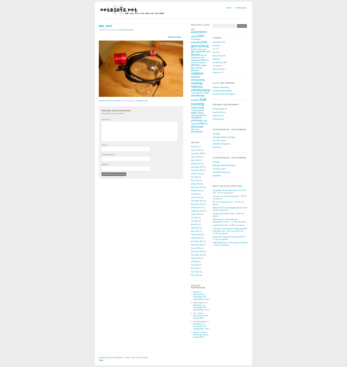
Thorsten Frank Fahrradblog (223, 94)
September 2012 (197, 211)
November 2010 (197, 255)
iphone (195, 54)
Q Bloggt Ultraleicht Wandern (224, 137)
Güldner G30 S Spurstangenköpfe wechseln (230, 208)
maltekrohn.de (218, 119)
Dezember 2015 (197, 167)
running (196, 83)
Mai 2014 (194, 177)
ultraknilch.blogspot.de (221, 144)
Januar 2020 (196, 150)
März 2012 (195, 231)
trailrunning (217, 69)
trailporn (195, 100)
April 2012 (195, 228)
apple (193, 29)
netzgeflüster (218, 62)
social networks (197, 93)
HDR (208, 52)
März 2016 (195, 160)
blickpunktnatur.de (220, 109)
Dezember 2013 (197, 187)
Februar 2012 (196, 235)
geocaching (200, 46)
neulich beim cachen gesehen (198, 67)
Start (229, 8)
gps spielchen (198, 51)
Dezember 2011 (197, 241)
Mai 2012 (194, 224)
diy (214, 49)
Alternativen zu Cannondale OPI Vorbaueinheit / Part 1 (201, 296)
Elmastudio (143, 358)
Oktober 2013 (196, 191)
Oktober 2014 (196, 174)
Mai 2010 (194, 268)
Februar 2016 (196, 164)
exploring (196, 42)
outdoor (197, 73)
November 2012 (197, 204)
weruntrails (197, 131)
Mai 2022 (194, 147)
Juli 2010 (194, 262)
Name (105, 145)
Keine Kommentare (126, 30)
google (193, 49)
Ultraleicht (196, 117)
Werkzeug (195, 129)
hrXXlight (216, 134)
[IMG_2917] (141, 96)
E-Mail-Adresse (109, 155)
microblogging (201, 62)
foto (204, 42)
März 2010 (195, 275)
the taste (216, 66)
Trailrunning (197, 107)
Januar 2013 (196, 197)
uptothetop (217, 147)
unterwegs (196, 120)
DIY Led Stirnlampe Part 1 (223, 202)
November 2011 (197, 245)
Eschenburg (195, 39)
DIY (201, 36)
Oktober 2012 (196, 208)
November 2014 (197, 170)
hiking (215, 59)
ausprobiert (199, 32)
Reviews (195, 77)
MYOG (195, 65)
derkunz (196, 292)
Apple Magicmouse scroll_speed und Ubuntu (230, 243)
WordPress (119, 358)
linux (207, 60)
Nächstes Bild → (175, 37)
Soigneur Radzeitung (221, 87)
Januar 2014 (196, 184)
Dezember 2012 (197, 201)
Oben (101, 360)
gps (204, 49)
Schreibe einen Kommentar (109, 101)
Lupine (193, 62)
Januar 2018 (196, 157)
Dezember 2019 (197, 153)
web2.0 (203, 123)
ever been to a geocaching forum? (226, 196)
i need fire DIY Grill (220, 225)
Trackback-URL (142, 101)
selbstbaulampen (202, 90)
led (203, 60)
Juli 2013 (194, 194)
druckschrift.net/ (219, 112)
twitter (194, 112)
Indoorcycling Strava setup (223, 214)
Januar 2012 (196, 238)
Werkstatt (197, 126)
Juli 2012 (194, 218)
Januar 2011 (195, 248)
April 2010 (195, 272)
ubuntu (201, 113)
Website (105, 164)
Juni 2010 (195, 265)
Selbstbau (197, 86)
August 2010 (196, 258)
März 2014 (195, 180)
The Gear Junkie (219, 141)
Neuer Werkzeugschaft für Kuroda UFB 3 (200, 315)
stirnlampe (198, 95)
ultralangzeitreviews (198, 115)
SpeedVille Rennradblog (222, 91)
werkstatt (216, 72)
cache (194, 36)
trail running (198, 101)
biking (215, 45)
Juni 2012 (195, 221)
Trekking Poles (197, 110)
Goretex (200, 49)
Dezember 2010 (197, 251)
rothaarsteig (198, 79)
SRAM (206, 93)
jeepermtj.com (218, 116)
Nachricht (106, 119)
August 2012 (196, 214)
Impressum (240, 8)
